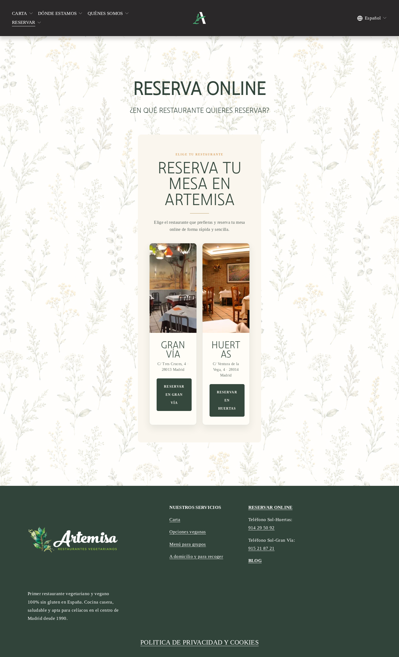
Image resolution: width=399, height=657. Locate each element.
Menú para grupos (187, 544)
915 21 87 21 (261, 548)
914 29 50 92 (261, 527)
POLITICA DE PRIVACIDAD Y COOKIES (199, 642)
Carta (174, 519)
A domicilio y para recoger (196, 556)
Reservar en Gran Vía (174, 395)
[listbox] (372, 18)
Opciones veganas (187, 531)
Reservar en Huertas (227, 400)
